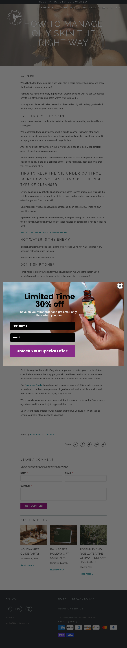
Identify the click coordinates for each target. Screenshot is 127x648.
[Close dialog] (120, 286)
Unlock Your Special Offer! (43, 351)
